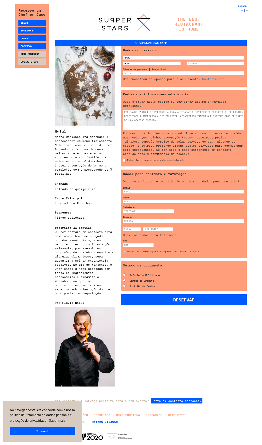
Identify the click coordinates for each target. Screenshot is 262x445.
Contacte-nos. (214, 79)
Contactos (154, 415)
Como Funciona (30, 54)
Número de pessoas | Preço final (144, 69)
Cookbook (26, 46)
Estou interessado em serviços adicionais (155, 160)
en (242, 10)
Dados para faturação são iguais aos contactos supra (163, 251)
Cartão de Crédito (142, 280)
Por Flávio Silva (69, 303)
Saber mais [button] (57, 420)
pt (246, 10)
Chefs (24, 38)
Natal (60, 131)
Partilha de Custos (142, 286)
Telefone (128, 207)
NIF (125, 241)
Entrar (242, 6)
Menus (24, 23)
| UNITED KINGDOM (103, 422)
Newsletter (177, 415)
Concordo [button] (43, 431)
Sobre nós (102, 415)
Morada (127, 217)
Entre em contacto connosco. (176, 401)
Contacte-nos (29, 61)
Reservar (183, 299)
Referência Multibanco (145, 275)
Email (126, 187)
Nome (126, 197)
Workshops (27, 30)
